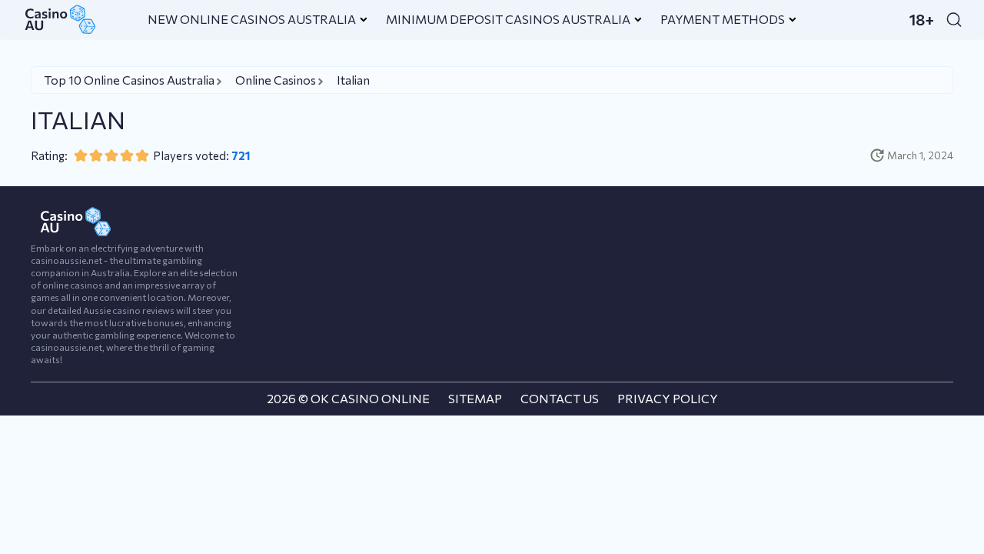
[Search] (954, 19)
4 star (127, 155)
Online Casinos (275, 79)
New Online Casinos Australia (252, 19)
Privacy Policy (667, 398)
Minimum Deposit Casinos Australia (508, 19)
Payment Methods (722, 19)
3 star (111, 155)
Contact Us (559, 398)
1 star (81, 155)
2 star (96, 155)
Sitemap (475, 398)
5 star (142, 155)
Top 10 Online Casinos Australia (129, 79)
